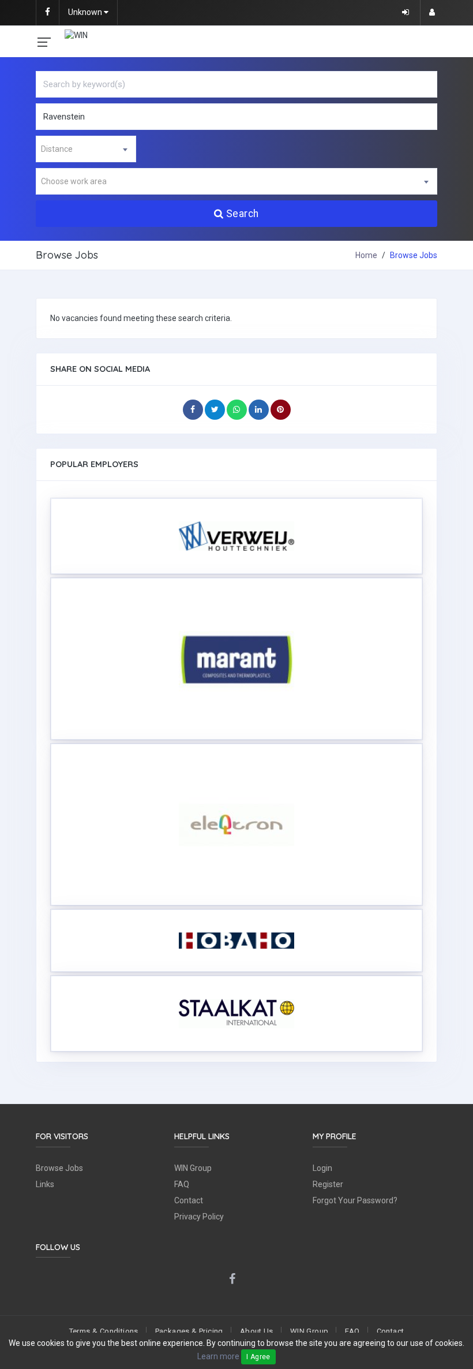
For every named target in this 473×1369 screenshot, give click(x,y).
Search (242, 213)
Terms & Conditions (103, 1331)
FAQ (181, 1184)
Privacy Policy (199, 1216)
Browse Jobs (59, 1168)
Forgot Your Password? (355, 1200)
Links (45, 1184)
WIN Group (193, 1168)
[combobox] (86, 149)
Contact (188, 1200)
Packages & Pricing (189, 1331)
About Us (256, 1331)
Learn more (218, 1356)
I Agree (258, 1357)
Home (366, 255)
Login (322, 1168)
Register (328, 1184)
